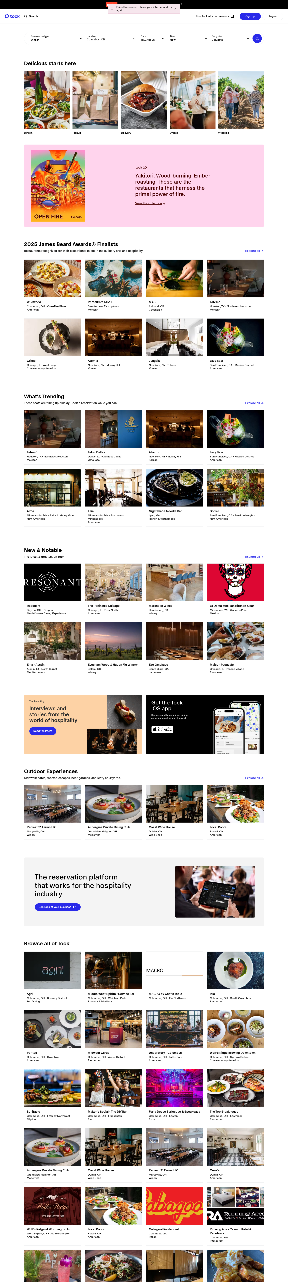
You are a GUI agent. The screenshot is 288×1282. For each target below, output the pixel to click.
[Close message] (175, 8)
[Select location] (133, 38)
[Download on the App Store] (175, 729)
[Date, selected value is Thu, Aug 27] (162, 38)
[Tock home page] (12, 16)
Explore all (252, 251)
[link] (52, 286)
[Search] (257, 38)
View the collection (148, 203)
